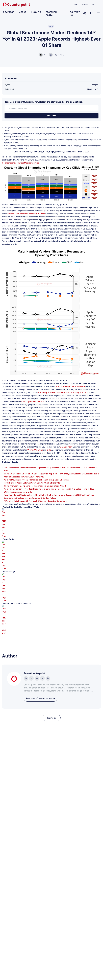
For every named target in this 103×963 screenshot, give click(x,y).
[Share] (84, 13)
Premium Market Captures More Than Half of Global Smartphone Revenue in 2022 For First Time (49, 495)
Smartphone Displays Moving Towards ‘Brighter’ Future (30, 498)
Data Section (66, 446)
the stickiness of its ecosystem (70, 386)
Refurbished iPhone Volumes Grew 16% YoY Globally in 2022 (32, 483)
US (35, 450)
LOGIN (76, 4)
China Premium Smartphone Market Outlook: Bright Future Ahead (35, 486)
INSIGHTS (36, 12)
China (40, 450)
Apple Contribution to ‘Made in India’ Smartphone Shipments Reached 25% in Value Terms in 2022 (49, 489)
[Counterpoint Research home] (16, 5)
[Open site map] (98, 13)
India (49, 450)
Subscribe (51, 116)
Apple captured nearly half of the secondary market (62, 392)
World (30, 450)
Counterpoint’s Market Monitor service (20, 163)
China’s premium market (32, 401)
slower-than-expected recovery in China (26, 213)
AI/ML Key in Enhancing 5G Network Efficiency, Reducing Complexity (35, 501)
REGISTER (85, 4)
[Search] (91, 13)
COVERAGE (8, 12)
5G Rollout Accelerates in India (18, 492)
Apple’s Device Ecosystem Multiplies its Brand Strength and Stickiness (36, 479)
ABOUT (22, 12)
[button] (95, 4)
